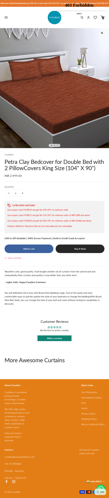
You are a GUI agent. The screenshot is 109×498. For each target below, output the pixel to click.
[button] (13, 258)
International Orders (91, 397)
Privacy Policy (88, 413)
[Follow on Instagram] (14, 482)
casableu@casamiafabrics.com (20, 456)
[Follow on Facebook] (6, 482)
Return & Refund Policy (92, 424)
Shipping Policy (89, 418)
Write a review (54, 338)
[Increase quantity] (22, 193)
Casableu (9, 154)
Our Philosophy (89, 392)
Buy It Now (80, 248)
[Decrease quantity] (9, 193)
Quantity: (9, 186)
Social (84, 408)
